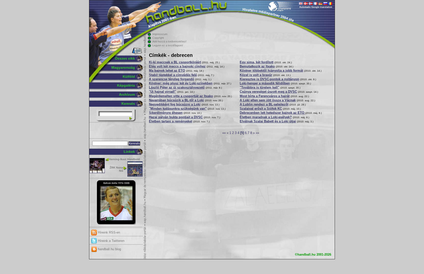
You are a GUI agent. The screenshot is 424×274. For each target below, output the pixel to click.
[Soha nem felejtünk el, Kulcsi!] (116, 223)
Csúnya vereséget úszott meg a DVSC (268, 91)
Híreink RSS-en (108, 232)
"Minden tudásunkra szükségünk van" (178, 108)
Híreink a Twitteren (110, 241)
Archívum (127, 94)
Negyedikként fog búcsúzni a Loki (174, 104)
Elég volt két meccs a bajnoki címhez (177, 66)
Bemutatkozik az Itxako (257, 66)
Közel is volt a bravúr (256, 75)
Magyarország (123, 67)
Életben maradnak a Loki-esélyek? (266, 117)
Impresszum (159, 34)
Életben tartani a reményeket (170, 121)
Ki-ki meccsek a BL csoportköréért (175, 62)
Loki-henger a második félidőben (265, 83)
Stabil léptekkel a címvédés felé (173, 75)
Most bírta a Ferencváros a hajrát (265, 96)
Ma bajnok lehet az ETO (167, 70)
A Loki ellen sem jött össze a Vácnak (268, 100)
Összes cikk (125, 58)
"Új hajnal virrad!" (162, 91)
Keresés (128, 103)
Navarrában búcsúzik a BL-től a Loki (176, 100)
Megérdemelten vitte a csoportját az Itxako (181, 96)
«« (224, 133)
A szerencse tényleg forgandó (171, 79)
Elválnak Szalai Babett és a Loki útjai (268, 121)
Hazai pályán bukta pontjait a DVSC (176, 117)
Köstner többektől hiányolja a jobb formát (271, 70)
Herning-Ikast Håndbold (124, 159)
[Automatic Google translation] (301, 4)
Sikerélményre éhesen (166, 113)
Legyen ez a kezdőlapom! (167, 45)
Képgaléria (126, 85)
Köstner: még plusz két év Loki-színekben (180, 83)
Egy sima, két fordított (256, 62)
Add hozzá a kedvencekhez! (169, 41)
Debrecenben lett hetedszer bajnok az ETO (272, 113)
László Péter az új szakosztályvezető (177, 87)
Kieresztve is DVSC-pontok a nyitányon (269, 79)
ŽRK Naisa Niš (116, 169)
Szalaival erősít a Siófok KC (261, 108)
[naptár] (136, 53)
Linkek (129, 152)
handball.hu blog (109, 249)
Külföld (129, 76)
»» (257, 133)
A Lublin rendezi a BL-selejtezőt (264, 104)
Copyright (158, 37)
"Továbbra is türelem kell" (259, 87)
